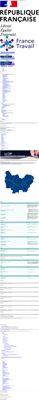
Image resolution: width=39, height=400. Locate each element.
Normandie (4, 98)
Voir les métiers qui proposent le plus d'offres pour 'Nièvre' (28, 163)
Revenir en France (4, 106)
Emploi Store (4, 366)
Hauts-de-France (4, 96)
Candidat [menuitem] (3, 69)
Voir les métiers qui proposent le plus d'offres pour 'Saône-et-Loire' (6, 163)
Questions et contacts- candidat (6, 116)
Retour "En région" (6, 132)
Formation (4, 336)
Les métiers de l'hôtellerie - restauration (9, 345)
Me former (4, 115)
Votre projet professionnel (5, 76)
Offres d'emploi (5, 339)
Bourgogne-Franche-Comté (5, 92)
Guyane (2, 137)
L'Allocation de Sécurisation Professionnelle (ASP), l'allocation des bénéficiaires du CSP (10, 326)
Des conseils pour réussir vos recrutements (7, 85)
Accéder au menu (2, 0)
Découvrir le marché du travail (6, 78)
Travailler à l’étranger (5, 104)
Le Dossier (4, 89)
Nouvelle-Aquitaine (3, 141)
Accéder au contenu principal (6, 0)
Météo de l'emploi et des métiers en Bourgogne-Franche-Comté (11, 357)
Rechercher (3, 129)
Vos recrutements (4, 82)
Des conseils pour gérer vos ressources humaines (7, 86)
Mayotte (2, 140)
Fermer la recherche (2, 121)
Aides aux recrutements (5, 83)
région (3, 131)
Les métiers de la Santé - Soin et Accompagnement (10, 346)
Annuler (1, 399)
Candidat (2, 148)
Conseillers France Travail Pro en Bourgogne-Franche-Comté (10, 354)
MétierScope (4, 383)
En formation (4, 77)
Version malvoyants (16, 0)
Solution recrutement (5, 355)
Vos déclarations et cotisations (5, 87)
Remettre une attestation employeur (6, 388)
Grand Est (2, 136)
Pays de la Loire (4, 100)
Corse (3, 94)
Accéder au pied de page (11, 0)
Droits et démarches (3, 146)
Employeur (3, 353)
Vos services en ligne (5, 80)
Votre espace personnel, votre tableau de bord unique (8, 81)
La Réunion (4, 101)
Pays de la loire (2, 142)
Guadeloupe (4, 95)
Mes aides (4, 114)
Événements (3, 350)
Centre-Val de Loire (4, 93)
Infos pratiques (4, 341)
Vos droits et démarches (5, 75)
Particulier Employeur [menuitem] (5, 70)
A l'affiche (4, 88)
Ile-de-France (2, 138)
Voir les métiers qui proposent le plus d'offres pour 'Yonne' (18, 163)
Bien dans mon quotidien (5, 90)
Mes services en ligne (5, 113)
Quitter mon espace (4, 399)
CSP (4, 335)
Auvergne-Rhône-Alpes (3, 133)
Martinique (4, 97)
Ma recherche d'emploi (5, 340)
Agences (2, 358)
